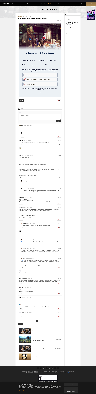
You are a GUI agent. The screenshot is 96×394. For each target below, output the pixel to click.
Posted (19, 108)
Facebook (47, 368)
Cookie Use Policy (56, 372)
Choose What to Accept (70, 388)
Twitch (44, 368)
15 (59, 177)
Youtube (49, 368)
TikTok (58, 368)
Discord (52, 368)
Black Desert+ (55, 368)
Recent (22, 108)
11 (59, 283)
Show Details (21, 390)
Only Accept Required (71, 391)
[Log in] (84, 3)
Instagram (41, 368)
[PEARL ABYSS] (5, 0)
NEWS (17, 0)
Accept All (71, 384)
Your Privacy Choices (65, 372)
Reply (21, 129)
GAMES (12, 0)
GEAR (21, 0)
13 (59, 144)
